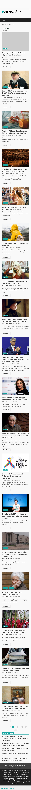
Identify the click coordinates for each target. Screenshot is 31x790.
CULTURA (6, 48)
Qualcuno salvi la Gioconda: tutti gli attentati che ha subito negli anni (15, 695)
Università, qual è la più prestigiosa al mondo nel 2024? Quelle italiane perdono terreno (15, 541)
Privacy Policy (11, 767)
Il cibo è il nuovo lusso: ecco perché (15, 196)
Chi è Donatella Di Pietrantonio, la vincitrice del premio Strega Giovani (15, 503)
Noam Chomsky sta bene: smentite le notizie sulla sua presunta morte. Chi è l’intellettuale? (15, 422)
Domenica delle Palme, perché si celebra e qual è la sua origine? (15, 619)
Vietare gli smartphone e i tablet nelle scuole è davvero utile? (15, 657)
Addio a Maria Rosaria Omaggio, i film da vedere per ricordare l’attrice (15, 386)
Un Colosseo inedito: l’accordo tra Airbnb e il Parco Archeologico (15, 158)
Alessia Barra (6, 710)
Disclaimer (20, 767)
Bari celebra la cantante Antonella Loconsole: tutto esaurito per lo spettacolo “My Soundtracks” (15, 738)
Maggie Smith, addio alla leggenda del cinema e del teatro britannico (15, 308)
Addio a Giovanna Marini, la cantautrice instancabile (15, 581)
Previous (6, 727)
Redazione (6, 57)
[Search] (27, 19)
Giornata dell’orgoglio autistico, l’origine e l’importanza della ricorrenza (15, 462)
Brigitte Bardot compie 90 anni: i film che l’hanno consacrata (15, 270)
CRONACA (6, 588)
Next (15, 729)
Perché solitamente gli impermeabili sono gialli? (15, 232)
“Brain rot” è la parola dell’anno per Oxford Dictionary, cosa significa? (15, 120)
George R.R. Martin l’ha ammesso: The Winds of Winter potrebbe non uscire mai (15, 80)
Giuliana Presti (7, 135)
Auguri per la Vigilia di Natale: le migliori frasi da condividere (15, 41)
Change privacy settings (7, 788)
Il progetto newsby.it (11, 765)
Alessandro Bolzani (8, 97)
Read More (6, 67)
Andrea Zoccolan (7, 440)
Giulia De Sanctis (7, 173)
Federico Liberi (7, 480)
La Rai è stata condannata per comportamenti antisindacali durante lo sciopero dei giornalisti (15, 346)
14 (26, 727)
